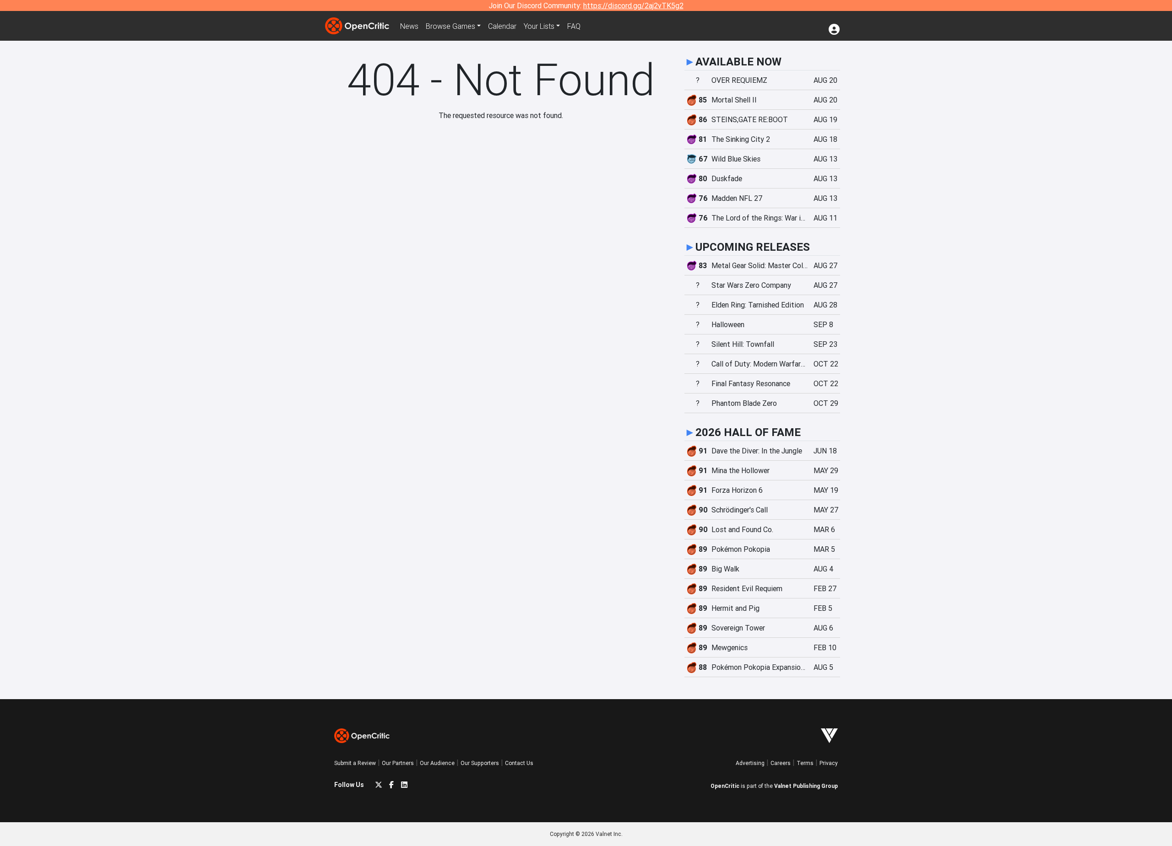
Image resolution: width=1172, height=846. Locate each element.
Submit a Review (355, 763)
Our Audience (437, 763)
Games (450, 26)
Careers (780, 763)
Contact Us (519, 763)
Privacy (828, 763)
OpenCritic (725, 785)
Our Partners (398, 763)
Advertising (750, 763)
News (409, 26)
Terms (805, 763)
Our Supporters (480, 763)
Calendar (502, 26)
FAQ (574, 26)
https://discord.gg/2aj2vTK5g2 (633, 5)
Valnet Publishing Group (806, 785)
